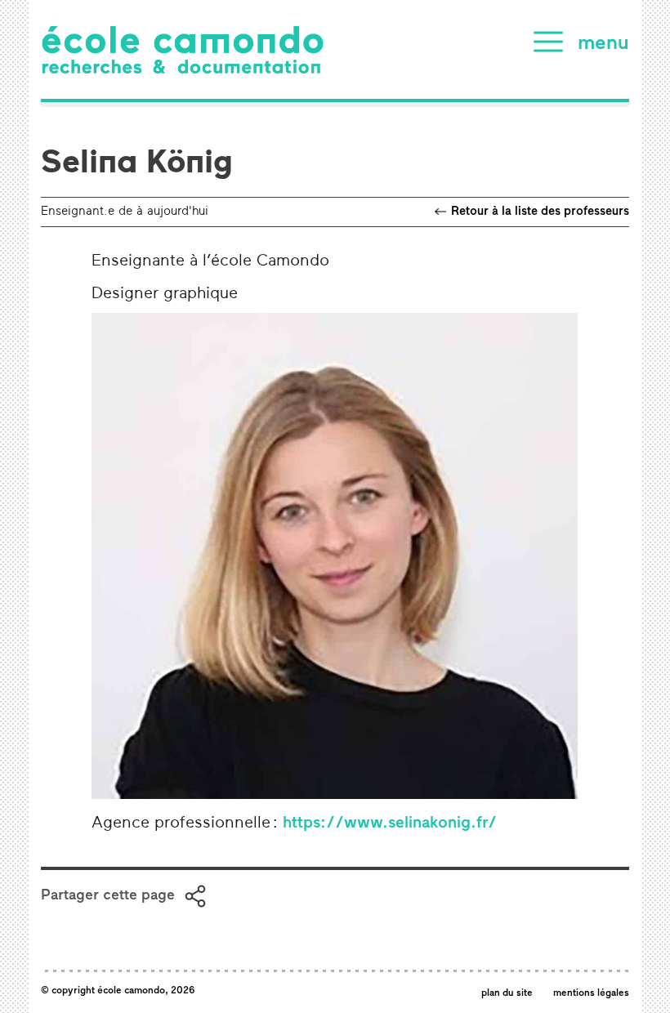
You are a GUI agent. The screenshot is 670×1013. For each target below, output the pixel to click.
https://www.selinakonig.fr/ (390, 823)
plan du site (507, 993)
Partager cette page (108, 896)
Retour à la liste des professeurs (540, 212)
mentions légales (591, 993)
